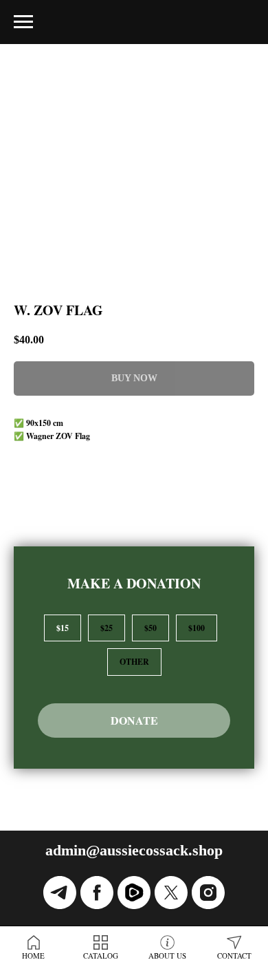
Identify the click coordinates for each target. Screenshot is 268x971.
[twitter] (171, 892)
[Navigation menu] (23, 22)
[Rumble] (134, 892)
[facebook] (96, 892)
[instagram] (208, 892)
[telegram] (59, 892)
